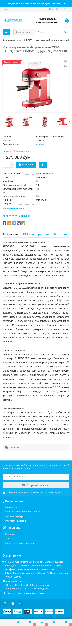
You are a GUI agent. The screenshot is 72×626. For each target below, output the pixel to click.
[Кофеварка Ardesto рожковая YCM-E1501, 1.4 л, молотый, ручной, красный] (36, 85)
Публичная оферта (15, 516)
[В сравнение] (65, 66)
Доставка (10, 534)
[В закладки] (65, 61)
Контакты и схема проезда (19, 543)
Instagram (46, 3)
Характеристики (38, 234)
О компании (11, 507)
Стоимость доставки (16, 521)
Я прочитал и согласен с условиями (34, 493)
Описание (12, 234)
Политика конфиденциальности (22, 511)
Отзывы (63, 234)
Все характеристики (13, 208)
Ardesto (40, 144)
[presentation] (2, 121)
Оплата (9, 538)
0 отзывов (24, 215)
